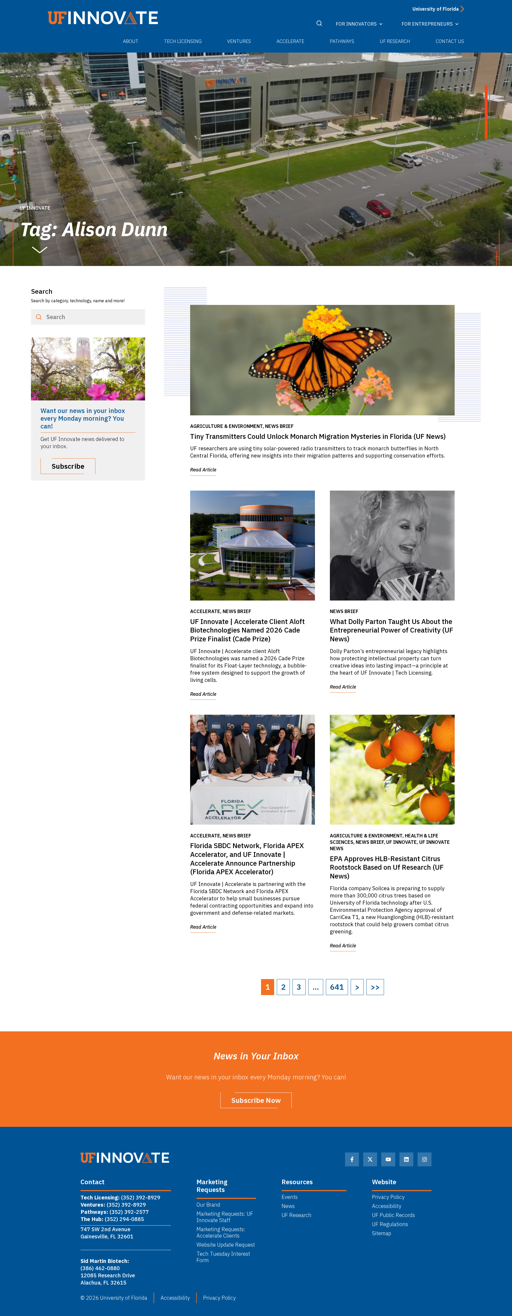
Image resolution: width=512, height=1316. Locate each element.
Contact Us (450, 41)
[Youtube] (388, 1159)
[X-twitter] (370, 1159)
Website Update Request (226, 1245)
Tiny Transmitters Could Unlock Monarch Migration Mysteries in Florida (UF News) (318, 436)
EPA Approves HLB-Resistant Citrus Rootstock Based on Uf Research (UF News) (387, 867)
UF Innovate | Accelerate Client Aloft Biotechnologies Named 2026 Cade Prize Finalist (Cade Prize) (247, 630)
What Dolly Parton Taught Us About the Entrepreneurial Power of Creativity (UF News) (391, 630)
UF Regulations (390, 1224)
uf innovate (35, 208)
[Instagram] (424, 1159)
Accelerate (290, 41)
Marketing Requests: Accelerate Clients (221, 1232)
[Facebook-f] (352, 1159)
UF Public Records (393, 1215)
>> (375, 987)
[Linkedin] (406, 1159)
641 (337, 987)
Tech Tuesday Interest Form (223, 1257)
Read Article (203, 470)
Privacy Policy (388, 1197)
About (130, 41)
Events (290, 1197)
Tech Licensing (183, 41)
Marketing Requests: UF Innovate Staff (225, 1217)
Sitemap (381, 1233)
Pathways (342, 41)
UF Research (395, 41)
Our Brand (208, 1205)
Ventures (239, 41)
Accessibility (386, 1206)
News (288, 1206)
